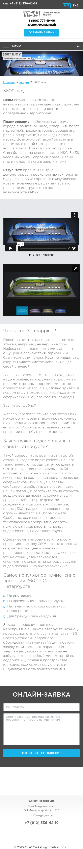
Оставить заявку (41, 32)
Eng (75, 5)
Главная (9, 82)
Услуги (24, 82)
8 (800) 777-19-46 (41, 21)
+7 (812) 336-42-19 (23, 3)
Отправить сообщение (41, 753)
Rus (66, 5)
